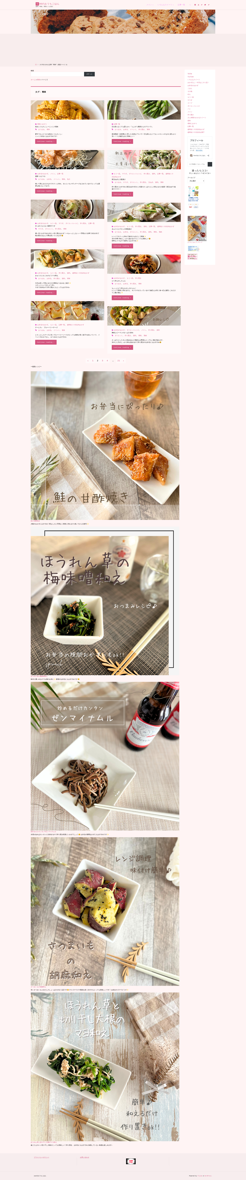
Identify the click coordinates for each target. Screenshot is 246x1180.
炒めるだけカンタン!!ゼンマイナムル (43, 831)
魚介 (68, 179)
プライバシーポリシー (41, 1157)
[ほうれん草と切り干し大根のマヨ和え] (105, 1066)
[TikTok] (201, 5)
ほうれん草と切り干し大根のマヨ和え (44, 1142)
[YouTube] (198, 5)
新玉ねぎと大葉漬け (119, 179)
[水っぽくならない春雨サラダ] (67, 209)
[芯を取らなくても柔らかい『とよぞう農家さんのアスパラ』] (144, 110)
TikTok (190, 74)
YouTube (191, 77)
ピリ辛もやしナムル (119, 281)
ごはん (190, 88)
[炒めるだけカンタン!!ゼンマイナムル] (105, 756)
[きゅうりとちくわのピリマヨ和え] (67, 259)
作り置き (141, 129)
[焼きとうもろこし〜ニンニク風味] (67, 110)
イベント (133, 129)
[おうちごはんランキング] (197, 228)
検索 (32, 70)
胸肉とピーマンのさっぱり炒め (122, 333)
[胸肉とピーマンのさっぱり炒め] (144, 316)
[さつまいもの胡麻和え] (105, 911)
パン (189, 109)
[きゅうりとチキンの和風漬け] (144, 212)
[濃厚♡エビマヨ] (67, 159)
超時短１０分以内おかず (165, 226)
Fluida (199, 1176)
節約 (153, 174)
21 (118, 360)
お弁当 (125, 129)
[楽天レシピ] (208, 5)
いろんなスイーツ (194, 79)
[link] (190, 5)
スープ (190, 103)
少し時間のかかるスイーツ (197, 117)
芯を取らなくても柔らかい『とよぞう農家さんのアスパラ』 (132, 127)
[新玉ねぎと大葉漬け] (144, 159)
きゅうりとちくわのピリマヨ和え (46, 276)
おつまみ (41, 129)
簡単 (38, 80)
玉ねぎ (150, 182)
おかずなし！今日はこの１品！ (198, 82)
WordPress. (208, 1176)
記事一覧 (117, 124)
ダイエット (134, 182)
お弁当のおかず (42, 174)
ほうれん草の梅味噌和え (39, 676)
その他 (190, 91)
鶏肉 (160, 232)
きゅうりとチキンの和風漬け (122, 229)
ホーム (33, 80)
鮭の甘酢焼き (35, 521)
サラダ (124, 174)
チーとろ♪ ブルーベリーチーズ (46, 327)
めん (189, 94)
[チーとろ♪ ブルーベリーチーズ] (67, 310)
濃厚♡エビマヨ (40, 176)
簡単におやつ (42, 124)
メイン (52, 174)
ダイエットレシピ (135, 174)
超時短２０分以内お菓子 (196, 132)
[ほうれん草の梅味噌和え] (105, 601)
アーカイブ (191, 177)
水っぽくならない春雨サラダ (45, 226)
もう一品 (117, 174)
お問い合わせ (84, 1157)
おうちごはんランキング (195, 242)
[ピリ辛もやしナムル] (144, 264)
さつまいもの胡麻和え (38, 987)
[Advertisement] (123, 48)
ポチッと (89, 74)
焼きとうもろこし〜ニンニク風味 (46, 127)
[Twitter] (205, 5)
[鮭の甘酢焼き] (105, 445)
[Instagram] (195, 5)
